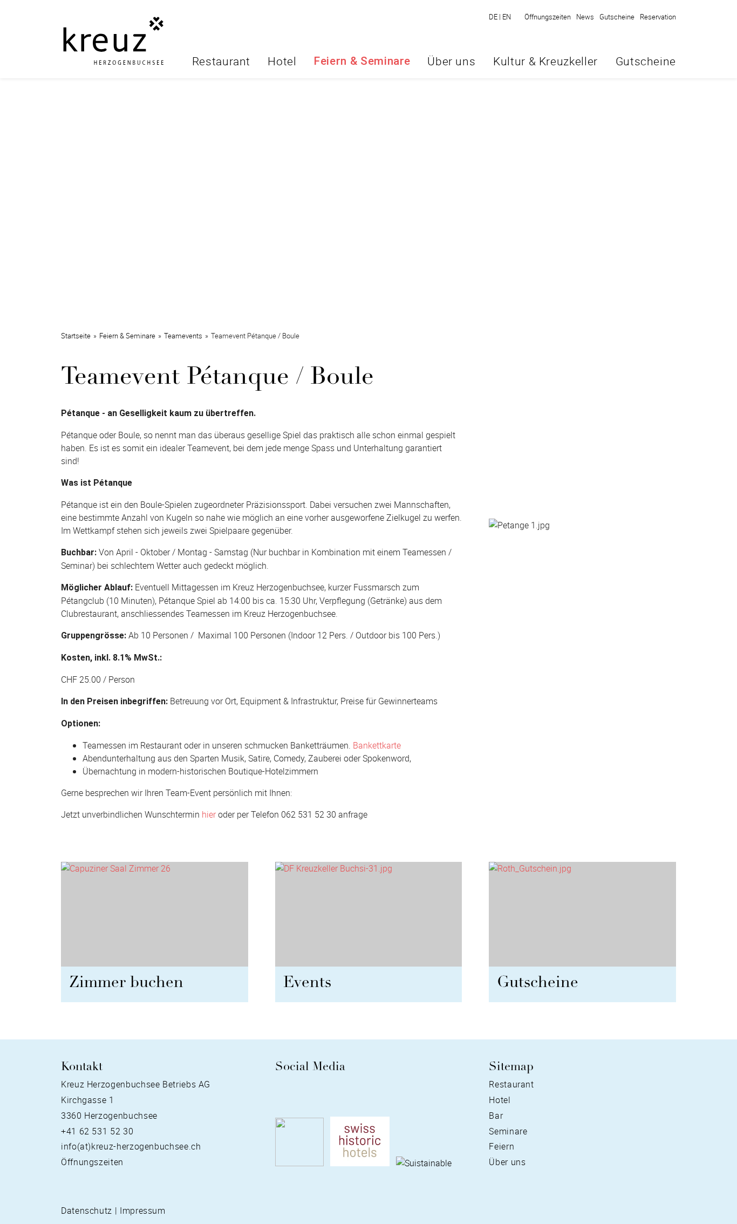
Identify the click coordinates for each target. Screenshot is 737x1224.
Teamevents (183, 336)
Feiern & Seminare (362, 61)
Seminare (508, 1131)
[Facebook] (281, 1090)
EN (506, 17)
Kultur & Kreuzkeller (545, 61)
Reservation (658, 17)
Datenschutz (86, 1210)
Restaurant (221, 61)
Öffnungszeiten (547, 17)
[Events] (368, 918)
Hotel (282, 61)
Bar (496, 1115)
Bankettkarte (377, 745)
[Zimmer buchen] (154, 918)
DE (495, 17)
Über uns (451, 61)
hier (209, 814)
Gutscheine (616, 17)
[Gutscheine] (582, 918)
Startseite (76, 336)
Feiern (501, 1146)
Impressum (143, 1210)
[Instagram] (298, 1090)
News (585, 17)
